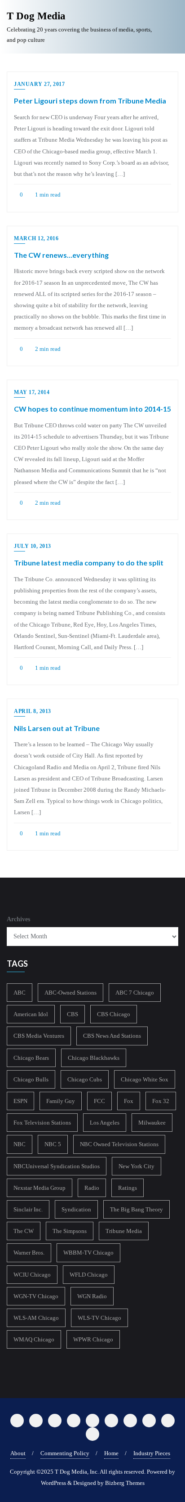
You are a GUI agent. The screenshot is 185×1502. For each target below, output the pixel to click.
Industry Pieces (151, 1453)
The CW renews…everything (61, 255)
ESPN (20, 1101)
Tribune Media (124, 1231)
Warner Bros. (28, 1252)
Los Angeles (104, 1122)
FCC (99, 1101)
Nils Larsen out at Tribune (57, 728)
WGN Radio (92, 1296)
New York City (136, 1166)
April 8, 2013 (32, 711)
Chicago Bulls (30, 1079)
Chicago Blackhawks (93, 1057)
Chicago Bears (31, 1057)
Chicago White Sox (144, 1079)
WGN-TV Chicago (35, 1296)
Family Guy (60, 1101)
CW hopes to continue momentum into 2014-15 (92, 408)
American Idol (30, 1014)
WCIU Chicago (32, 1274)
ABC (19, 992)
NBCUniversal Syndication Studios (56, 1166)
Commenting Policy (64, 1453)
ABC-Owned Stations (70, 992)
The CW (23, 1231)
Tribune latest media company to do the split (88, 562)
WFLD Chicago (89, 1274)
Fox (128, 1101)
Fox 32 (160, 1101)
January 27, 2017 (39, 84)
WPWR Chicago (93, 1339)
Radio (91, 1187)
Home (111, 1453)
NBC (19, 1144)
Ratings (127, 1187)
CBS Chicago (113, 1014)
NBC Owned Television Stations (119, 1144)
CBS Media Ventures (38, 1035)
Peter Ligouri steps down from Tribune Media (90, 100)
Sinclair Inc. (28, 1209)
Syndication (76, 1209)
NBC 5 (52, 1144)
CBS (72, 1014)
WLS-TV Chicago (99, 1317)
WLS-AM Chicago (36, 1317)
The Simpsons (70, 1231)
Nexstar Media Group (39, 1187)
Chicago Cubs (84, 1079)
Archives (18, 919)
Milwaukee (152, 1122)
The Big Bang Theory (136, 1209)
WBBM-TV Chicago (88, 1252)
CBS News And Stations (112, 1035)
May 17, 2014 (31, 392)
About (18, 1453)
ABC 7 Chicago (134, 992)
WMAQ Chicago (33, 1339)
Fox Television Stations (42, 1122)
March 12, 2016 (36, 238)
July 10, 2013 (32, 546)
